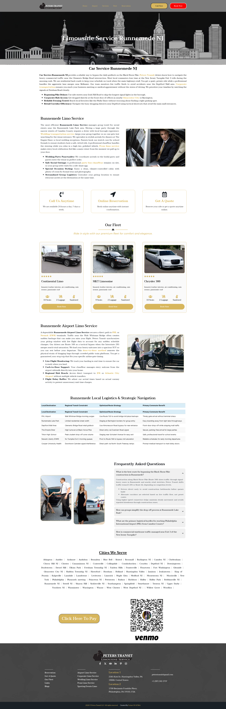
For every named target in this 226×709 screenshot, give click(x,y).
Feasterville (131, 567)
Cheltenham (175, 559)
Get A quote (164, 201)
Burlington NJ (144, 559)
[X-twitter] (105, 663)
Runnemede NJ (52, 583)
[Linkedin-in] (115, 663)
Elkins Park (75, 567)
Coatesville (98, 563)
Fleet (115, 6)
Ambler (58, 559)
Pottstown (110, 579)
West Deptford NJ (132, 587)
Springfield (129, 583)
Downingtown (173, 563)
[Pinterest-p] (120, 663)
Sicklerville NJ (97, 583)
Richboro (132, 579)
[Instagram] (126, 663)
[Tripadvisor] (110, 663)
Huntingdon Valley (135, 571)
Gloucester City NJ (53, 571)
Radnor (121, 579)
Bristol (119, 559)
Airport (95, 6)
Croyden (143, 563)
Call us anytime (61, 201)
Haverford (95, 571)
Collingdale (112, 563)
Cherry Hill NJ (51, 563)
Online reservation (113, 201)
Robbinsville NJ (172, 579)
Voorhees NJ (58, 587)
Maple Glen (122, 575)
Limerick (108, 575)
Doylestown (46, 567)
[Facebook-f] (100, 663)
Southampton (114, 583)
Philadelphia (58, 579)
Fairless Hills (116, 567)
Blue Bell (107, 559)
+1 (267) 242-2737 (159, 681)
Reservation (126, 6)
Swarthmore (143, 583)
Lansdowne (81, 575)
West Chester (113, 587)
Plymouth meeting (76, 579)
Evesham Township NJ (95, 567)
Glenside (177, 567)
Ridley (143, 579)
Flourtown (145, 567)
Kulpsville (56, 575)
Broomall (129, 559)
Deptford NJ (157, 563)
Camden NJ (159, 559)
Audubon (83, 559)
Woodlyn (167, 587)
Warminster (73, 587)
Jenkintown (164, 571)
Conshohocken (129, 563)
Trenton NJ (158, 583)
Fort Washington (161, 567)
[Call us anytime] (61, 194)
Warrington (88, 587)
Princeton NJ (95, 579)
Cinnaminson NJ (80, 563)
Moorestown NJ (154, 575)
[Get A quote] (164, 194)
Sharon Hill (81, 583)
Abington (47, 559)
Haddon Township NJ (76, 571)
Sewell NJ (67, 583)
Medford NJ (136, 575)
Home (85, 6)
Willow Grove (153, 587)
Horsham (107, 571)
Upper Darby (173, 583)
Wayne (100, 587)
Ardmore (71, 559)
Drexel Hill (61, 567)
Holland (119, 571)
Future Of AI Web (134, 705)
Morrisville (172, 575)
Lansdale (68, 575)
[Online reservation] (113, 194)
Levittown (96, 575)
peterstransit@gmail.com (162, 674)
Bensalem (95, 559)
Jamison (152, 571)
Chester (65, 563)
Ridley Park (155, 579)
